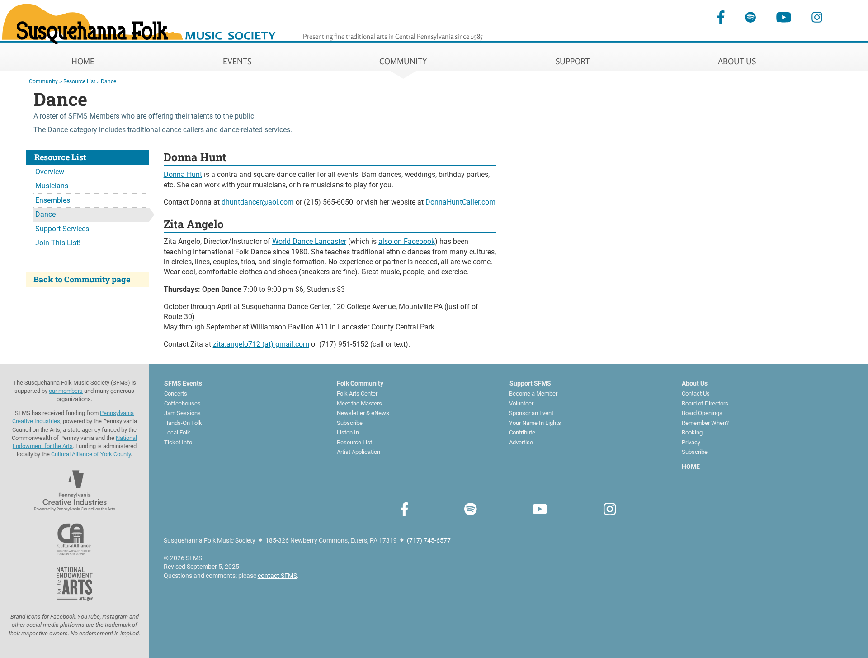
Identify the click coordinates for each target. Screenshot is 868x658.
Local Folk (177, 432)
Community (43, 81)
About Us (695, 383)
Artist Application (358, 451)
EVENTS (237, 61)
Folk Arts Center (357, 393)
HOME (82, 61)
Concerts (175, 393)
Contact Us (696, 393)
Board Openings (702, 413)
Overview (49, 171)
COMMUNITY (403, 61)
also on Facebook (406, 241)
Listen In (348, 432)
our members (66, 390)
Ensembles (52, 200)
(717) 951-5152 (343, 344)
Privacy (691, 442)
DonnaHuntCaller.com (460, 202)
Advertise (521, 442)
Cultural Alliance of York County (91, 454)
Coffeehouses (182, 403)
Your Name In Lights (535, 423)
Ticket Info (178, 442)
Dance (108, 81)
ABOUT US (737, 61)
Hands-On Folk (183, 423)
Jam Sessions (182, 413)
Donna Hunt (183, 174)
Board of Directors (705, 403)
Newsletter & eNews (363, 413)
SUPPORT (573, 61)
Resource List (79, 81)
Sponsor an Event (531, 413)
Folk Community (360, 383)
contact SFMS (277, 575)
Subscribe (350, 423)
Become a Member (533, 393)
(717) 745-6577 (429, 540)
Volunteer (521, 403)
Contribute (522, 432)
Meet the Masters (359, 403)
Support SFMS (530, 383)
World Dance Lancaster (309, 241)
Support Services (62, 228)
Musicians (51, 185)
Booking (692, 432)
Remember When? (705, 423)
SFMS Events (183, 383)
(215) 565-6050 (328, 202)
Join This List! (57, 242)
